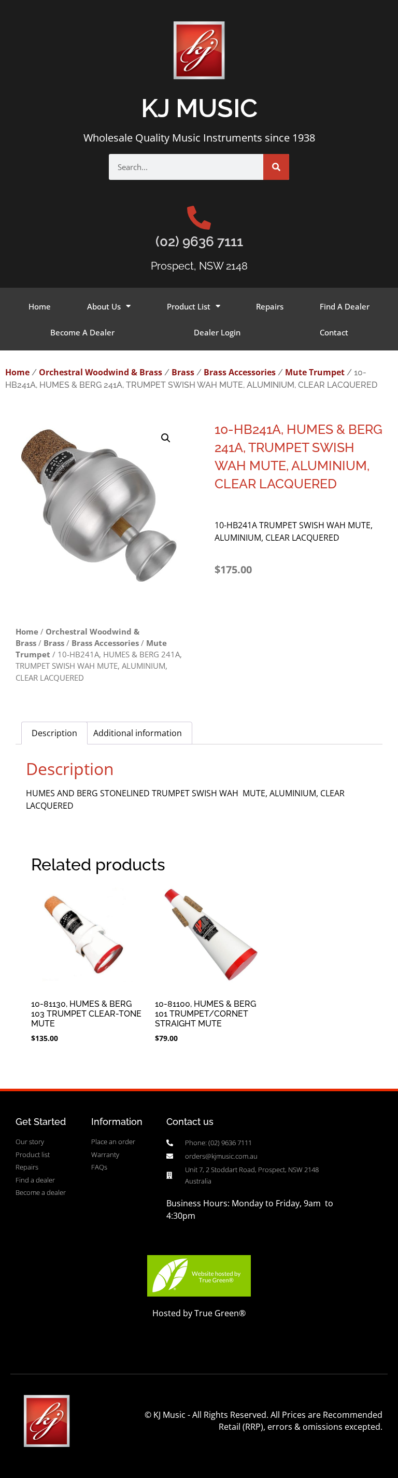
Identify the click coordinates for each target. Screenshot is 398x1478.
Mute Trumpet (315, 372)
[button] (166, 438)
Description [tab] (54, 733)
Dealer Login (217, 332)
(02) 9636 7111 (199, 241)
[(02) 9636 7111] (199, 218)
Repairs (269, 306)
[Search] (276, 167)
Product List (188, 306)
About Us (104, 306)
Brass (183, 372)
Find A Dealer (344, 306)
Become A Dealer (82, 332)
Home (40, 306)
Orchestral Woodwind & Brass (100, 372)
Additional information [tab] (137, 733)
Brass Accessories (240, 372)
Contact (334, 332)
